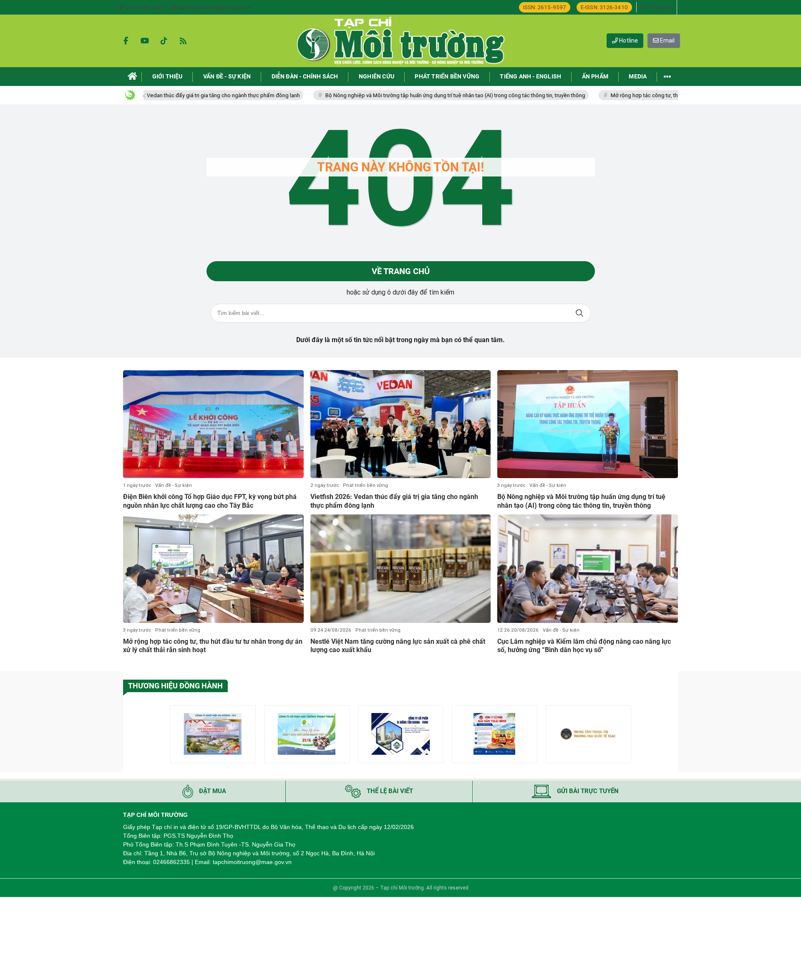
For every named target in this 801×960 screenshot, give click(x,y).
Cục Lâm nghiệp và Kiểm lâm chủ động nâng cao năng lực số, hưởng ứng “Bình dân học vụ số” (584, 645)
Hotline (628, 40)
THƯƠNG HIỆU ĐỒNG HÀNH (175, 685)
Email (667, 40)
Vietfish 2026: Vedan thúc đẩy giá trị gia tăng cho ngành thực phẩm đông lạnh (171, 95)
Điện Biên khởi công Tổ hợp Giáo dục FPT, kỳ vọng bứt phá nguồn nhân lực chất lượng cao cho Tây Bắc (210, 501)
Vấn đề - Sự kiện (173, 485)
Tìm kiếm (579, 313)
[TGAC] (588, 734)
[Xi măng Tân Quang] (400, 734)
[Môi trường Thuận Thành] (307, 734)
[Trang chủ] (132, 76)
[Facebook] (125, 41)
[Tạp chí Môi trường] (400, 41)
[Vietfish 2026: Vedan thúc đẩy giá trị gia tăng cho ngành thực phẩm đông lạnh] (400, 424)
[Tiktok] (164, 41)
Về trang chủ (401, 271)
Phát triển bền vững (365, 485)
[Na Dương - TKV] (213, 734)
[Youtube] (144, 41)
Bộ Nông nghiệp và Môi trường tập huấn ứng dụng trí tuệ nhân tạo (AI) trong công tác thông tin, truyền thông (421, 95)
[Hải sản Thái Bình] (494, 734)
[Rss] (183, 41)
